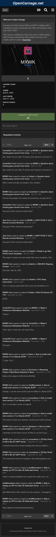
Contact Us (28, 528)
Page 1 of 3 (28, 145)
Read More (27, 40)
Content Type (10, 126)
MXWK (35, 151)
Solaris (32, 176)
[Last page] (52, 145)
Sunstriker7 (7, 151)
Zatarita (32, 264)
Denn (31, 354)
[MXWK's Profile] (28, 78)
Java (4, 220)
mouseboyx (33, 398)
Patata (31, 292)
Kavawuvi (33, 426)
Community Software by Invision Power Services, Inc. (28, 531)
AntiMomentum (35, 385)
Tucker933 (7, 308)
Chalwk (32, 251)
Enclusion (33, 370)
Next (46, 145)
